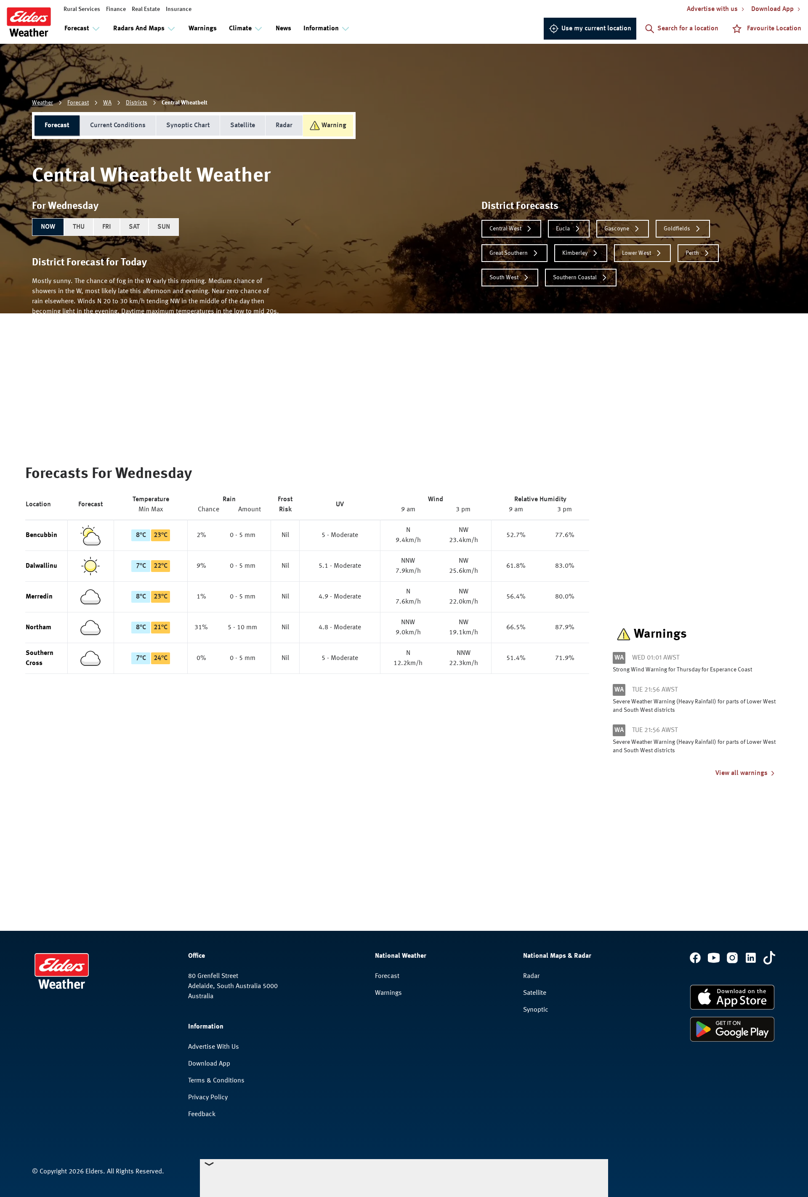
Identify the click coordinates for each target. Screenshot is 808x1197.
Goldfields (677, 229)
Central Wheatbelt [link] (184, 103)
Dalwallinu (41, 566)
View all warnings (741, 773)
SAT (134, 227)
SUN (163, 227)
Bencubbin (41, 535)
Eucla (563, 229)
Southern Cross (39, 658)
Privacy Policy (208, 1097)
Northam (38, 627)
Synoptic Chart (188, 125)
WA (107, 103)
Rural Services (82, 9)
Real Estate (146, 9)
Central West (505, 229)
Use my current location (596, 28)
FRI (106, 227)
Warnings (203, 28)
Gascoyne (616, 229)
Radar (284, 125)
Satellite (242, 125)
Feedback (201, 1114)
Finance (116, 9)
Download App (209, 1064)
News (283, 28)
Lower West (636, 253)
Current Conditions (118, 125)
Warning (334, 125)
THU (79, 227)
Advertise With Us (213, 1047)
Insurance (178, 9)
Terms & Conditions (216, 1080)
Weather (42, 103)
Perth (692, 253)
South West (503, 278)
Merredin (39, 596)
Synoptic (535, 1010)
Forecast (78, 103)
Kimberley (574, 253)
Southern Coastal (575, 278)
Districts (136, 103)
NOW (48, 227)
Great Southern (508, 253)
